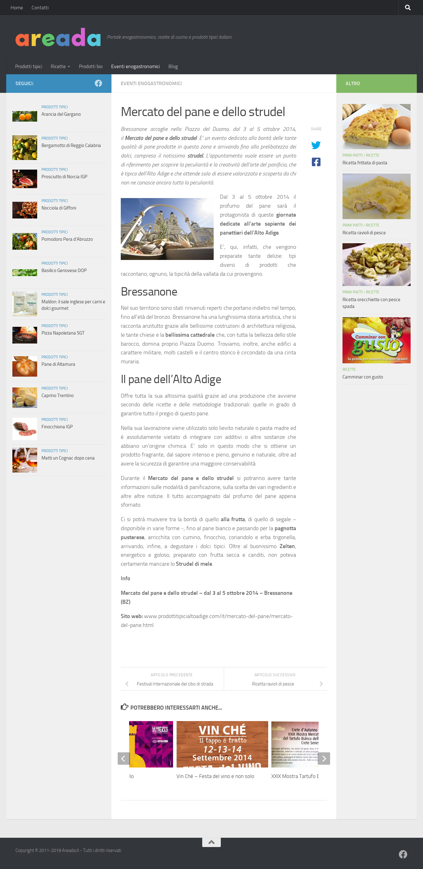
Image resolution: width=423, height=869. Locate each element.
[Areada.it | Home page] (58, 37)
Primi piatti (352, 155)
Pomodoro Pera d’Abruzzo (67, 239)
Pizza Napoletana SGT (63, 333)
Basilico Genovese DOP (64, 270)
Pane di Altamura (58, 364)
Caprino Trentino (57, 395)
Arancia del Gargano (61, 114)
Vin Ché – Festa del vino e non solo (215, 776)
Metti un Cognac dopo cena (68, 458)
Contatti (40, 8)
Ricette (58, 66)
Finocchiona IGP (57, 427)
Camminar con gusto (362, 377)
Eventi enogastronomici (135, 66)
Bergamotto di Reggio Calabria (71, 145)
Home (17, 8)
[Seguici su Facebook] (98, 83)
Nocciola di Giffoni (58, 208)
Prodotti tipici (28, 66)
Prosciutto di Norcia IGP (64, 176)
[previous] (124, 758)
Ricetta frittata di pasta (364, 163)
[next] (324, 758)
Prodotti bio (90, 66)
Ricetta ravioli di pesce (364, 233)
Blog (173, 66)
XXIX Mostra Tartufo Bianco (301, 776)
